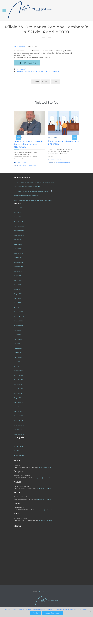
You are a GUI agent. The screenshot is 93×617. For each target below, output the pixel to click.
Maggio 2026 (18, 217)
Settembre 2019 (19, 434)
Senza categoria (19, 455)
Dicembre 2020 (19, 375)
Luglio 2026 (17, 212)
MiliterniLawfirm (19, 46)
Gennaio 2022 (18, 352)
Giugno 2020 (18, 398)
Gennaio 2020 (18, 416)
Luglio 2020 (18, 393)
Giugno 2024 (18, 276)
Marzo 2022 (18, 348)
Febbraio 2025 (18, 253)
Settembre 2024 (19, 267)
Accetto (35, 613)
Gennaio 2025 (18, 257)
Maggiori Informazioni (52, 613)
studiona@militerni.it (44, 488)
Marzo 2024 (18, 285)
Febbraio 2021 (18, 366)
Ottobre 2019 (18, 429)
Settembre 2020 (19, 389)
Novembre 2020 (19, 380)
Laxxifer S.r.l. (56, 592)
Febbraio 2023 (18, 307)
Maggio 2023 (18, 298)
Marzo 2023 (18, 303)
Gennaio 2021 (18, 371)
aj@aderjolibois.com (45, 520)
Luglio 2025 (17, 239)
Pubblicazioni (21, 69)
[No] (90, 612)
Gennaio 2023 (18, 312)
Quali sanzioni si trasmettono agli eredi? (27, 186)
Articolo (23, 165)
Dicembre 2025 (19, 226)
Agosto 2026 (18, 208)
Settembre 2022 (19, 325)
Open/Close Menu (4, 11)
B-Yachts (16, 451)
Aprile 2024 (17, 280)
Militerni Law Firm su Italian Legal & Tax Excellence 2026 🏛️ (33, 191)
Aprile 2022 (17, 343)
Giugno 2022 (18, 334)
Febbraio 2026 (18, 221)
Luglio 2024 (18, 271)
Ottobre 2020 (18, 384)
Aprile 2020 (17, 407)
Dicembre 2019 (18, 420)
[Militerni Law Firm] (29, 10)
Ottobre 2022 (18, 321)
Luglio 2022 (17, 330)
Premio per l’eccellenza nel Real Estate (26, 195)
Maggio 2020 (18, 402)
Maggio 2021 (18, 357)
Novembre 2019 (19, 425)
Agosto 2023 (18, 289)
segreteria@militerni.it (46, 467)
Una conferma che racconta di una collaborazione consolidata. (28, 144)
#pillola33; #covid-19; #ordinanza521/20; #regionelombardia (37, 71)
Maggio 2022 (18, 339)
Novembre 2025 (19, 230)
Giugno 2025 (18, 244)
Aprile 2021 (17, 361)
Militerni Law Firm (44, 592)
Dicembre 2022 (19, 316)
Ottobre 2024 (18, 262)
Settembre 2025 (19, 235)
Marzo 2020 (18, 411)
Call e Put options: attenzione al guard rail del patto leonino (33, 200)
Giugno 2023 (18, 294)
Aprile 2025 (17, 248)
